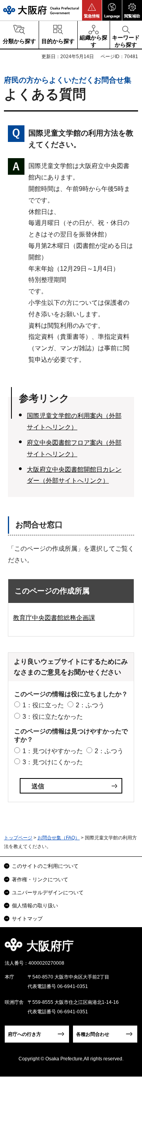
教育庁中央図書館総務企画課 (54, 617)
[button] (92, 10)
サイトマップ (27, 919)
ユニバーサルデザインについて (48, 893)
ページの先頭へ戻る (127, 948)
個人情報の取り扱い (35, 906)
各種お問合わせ (92, 1034)
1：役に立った (43, 705)
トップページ (18, 838)
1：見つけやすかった (52, 751)
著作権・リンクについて (40, 879)
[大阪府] (41, 10)
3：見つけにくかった (52, 762)
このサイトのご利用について (45, 866)
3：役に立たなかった (52, 716)
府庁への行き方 (24, 1034)
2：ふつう (90, 705)
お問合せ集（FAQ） (58, 838)
